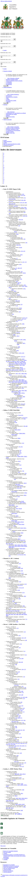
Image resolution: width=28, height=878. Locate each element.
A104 (17, 234)
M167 (14, 531)
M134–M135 (20, 485)
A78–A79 (22, 202)
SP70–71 (19, 361)
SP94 (12, 289)
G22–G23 (12, 743)
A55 (21, 304)
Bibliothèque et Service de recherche (11, 866)
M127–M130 (17, 545)
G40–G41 (20, 730)
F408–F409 (8, 800)
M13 (17, 506)
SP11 (17, 281)
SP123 (10, 287)
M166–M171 (11, 547)
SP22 (10, 370)
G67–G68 (21, 658)
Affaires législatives (7, 141)
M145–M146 (21, 524)
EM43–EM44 (14, 434)
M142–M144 (21, 522)
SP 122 (19, 282)
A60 (21, 271)
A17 (19, 225)
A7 (17, 258)
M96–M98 (21, 614)
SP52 (20, 380)
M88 (17, 614)
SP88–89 (21, 370)
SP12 (20, 379)
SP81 (23, 323)
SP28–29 (14, 370)
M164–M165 (14, 491)
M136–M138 (17, 429)
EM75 (23, 804)
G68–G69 (20, 662)
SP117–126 (23, 363)
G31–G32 (17, 743)
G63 (23, 637)
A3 (24, 328)
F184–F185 (16, 610)
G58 (25, 687)
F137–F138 (22, 609)
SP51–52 (10, 361)
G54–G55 (8, 744)
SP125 (26, 382)
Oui (17, 813)
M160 (22, 532)
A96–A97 (13, 203)
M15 (15, 525)
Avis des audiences (7, 872)
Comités (5, 142)
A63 (23, 194)
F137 (20, 563)
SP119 (18, 294)
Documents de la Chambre (9, 864)
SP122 (13, 366)
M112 (20, 798)
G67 (20, 647)
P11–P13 (21, 554)
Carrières (5, 853)
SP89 (22, 373)
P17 (19, 454)
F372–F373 (22, 799)
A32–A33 (23, 251)
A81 (21, 279)
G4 (24, 651)
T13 (10, 608)
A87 (24, 212)
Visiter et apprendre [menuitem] (7, 119)
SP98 (19, 346)
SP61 (26, 286)
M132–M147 (24, 545)
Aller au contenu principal (6, 1)
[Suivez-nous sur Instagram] (1, 822)
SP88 (14, 334)
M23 (14, 601)
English (5, 50)
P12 (21, 452)
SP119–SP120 (17, 382)
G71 (23, 709)
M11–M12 (19, 488)
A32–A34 (23, 195)
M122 (16, 795)
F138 (18, 590)
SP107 (24, 362)
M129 (16, 522)
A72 (17, 326)
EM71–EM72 (20, 785)
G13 (17, 498)
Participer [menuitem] (5, 104)
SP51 (15, 291)
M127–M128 (19, 508)
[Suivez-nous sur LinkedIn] (2, 828)
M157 (19, 461)
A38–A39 (17, 300)
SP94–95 (25, 383)
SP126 (10, 374)
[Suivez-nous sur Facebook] (2, 824)
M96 (10, 578)
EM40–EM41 (22, 433)
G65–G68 (22, 745)
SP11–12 (23, 368)
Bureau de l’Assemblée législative (10, 851)
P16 (18, 455)
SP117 (18, 336)
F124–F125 (20, 415)
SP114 (15, 231)
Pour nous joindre (7, 852)
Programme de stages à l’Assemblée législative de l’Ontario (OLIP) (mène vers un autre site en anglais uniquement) (14, 856)
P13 (20, 450)
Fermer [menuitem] (5, 85)
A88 (19, 268)
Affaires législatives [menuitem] (7, 87)
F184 (19, 567)
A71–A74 (11, 201)
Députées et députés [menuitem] (7, 71)
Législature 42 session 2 (8, 145)
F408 (22, 810)
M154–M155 (14, 513)
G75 (12, 747)
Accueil (5, 140)
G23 (19, 671)
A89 (10, 213)
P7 (20, 451)
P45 (25, 418)
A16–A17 (16, 206)
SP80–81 (23, 361)
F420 (22, 783)
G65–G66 (13, 721)
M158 (17, 515)
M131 (25, 528)
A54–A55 (18, 245)
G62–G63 (17, 745)
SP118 (20, 247)
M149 (22, 501)
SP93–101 (17, 362)
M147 (19, 538)
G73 (25, 669)
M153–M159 (18, 546)
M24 (24, 606)
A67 (23, 262)
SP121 (18, 394)
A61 (21, 237)
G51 (26, 654)
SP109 (10, 363)
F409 (23, 789)
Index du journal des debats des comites (11, 144)
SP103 (20, 308)
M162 (25, 492)
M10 (18, 523)
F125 (23, 443)
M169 (19, 536)
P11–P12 (21, 446)
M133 (25, 483)
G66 (21, 710)
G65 (23, 722)
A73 (26, 262)
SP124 (21, 367)
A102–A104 (23, 207)
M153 (18, 496)
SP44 (23, 390)
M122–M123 (23, 774)
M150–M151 (22, 502)
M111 (22, 793)
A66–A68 (23, 200)
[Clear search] (14, 39)
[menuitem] (13, 78)
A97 (21, 268)
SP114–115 (17, 363)
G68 (16, 664)
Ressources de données (8, 870)
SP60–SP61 (24, 380)
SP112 (13, 363)
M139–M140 (14, 520)
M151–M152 (11, 505)
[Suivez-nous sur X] (1, 826)
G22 (20, 705)
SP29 (17, 350)
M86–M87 (17, 774)
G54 (15, 761)
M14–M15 (17, 484)
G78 (25, 637)
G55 (22, 686)
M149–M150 (11, 546)
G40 (26, 640)
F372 (14, 780)
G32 (25, 631)
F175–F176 (20, 585)
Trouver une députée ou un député (10, 867)
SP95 (24, 396)
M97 (17, 798)
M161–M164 (24, 546)
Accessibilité (6, 858)
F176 (25, 584)
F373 (20, 777)
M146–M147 (22, 548)
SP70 (21, 254)
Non (21, 813)
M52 (25, 596)
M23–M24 (11, 614)
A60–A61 (25, 216)
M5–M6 (25, 426)
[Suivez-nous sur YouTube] (2, 834)
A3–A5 (18, 332)
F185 (22, 568)
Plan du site (3, 845)
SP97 (21, 339)
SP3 (26, 242)
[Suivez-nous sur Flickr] (1, 831)
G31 (24, 676)
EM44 (19, 438)
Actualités (5, 859)
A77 (16, 268)
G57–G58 (16, 685)
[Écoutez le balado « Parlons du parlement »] (1, 830)
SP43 (23, 359)
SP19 (20, 264)
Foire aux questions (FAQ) (9, 868)
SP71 (25, 285)
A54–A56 (13, 199)
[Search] (1, 41)
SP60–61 (14, 361)
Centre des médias (7, 869)
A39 (19, 196)
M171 (10, 529)
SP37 (23, 286)
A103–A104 (21, 353)
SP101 (24, 273)
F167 (7, 610)
